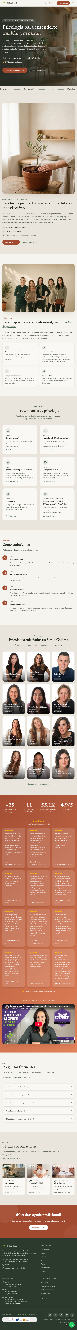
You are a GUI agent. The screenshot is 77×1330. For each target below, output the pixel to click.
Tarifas (43, 1264)
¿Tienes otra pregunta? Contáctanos (15, 1077)
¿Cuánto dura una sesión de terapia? (17, 1087)
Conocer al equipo (39, 70)
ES (51, 3)
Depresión (15, 89)
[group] (38, 715)
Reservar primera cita (14, 70)
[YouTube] (67, 1315)
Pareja (37, 89)
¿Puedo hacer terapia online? (15, 1111)
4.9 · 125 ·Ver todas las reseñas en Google (40, 991)
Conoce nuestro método (31, 242)
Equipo (43, 1253)
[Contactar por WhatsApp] (72, 1325)
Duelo (56, 89)
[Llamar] (45, 3)
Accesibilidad (44, 1293)
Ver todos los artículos (10, 1158)
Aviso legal (44, 1282)
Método (43, 1257)
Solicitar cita (9, 242)
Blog (42, 1260)
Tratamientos (44, 1249)
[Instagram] (55, 1315)
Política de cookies (44, 1290)
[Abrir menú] (73, 3)
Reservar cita (63, 3)
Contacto (44, 1271)
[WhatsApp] (50, 1315)
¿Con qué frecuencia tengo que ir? (17, 1095)
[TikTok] (61, 1315)
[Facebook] (72, 1315)
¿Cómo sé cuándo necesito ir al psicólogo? (19, 1119)
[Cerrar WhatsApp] (66, 1324)
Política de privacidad (44, 1286)
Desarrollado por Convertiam (66, 1322)
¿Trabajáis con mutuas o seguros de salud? (19, 1103)
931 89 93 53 (9, 1265)
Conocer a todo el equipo (37, 784)
